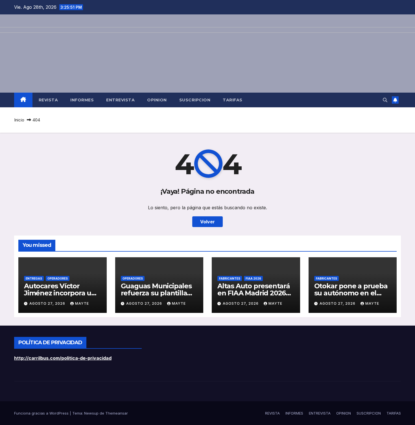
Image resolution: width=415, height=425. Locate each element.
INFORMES (82, 100)
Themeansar (116, 413)
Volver (207, 222)
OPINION (157, 100)
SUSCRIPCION (195, 100)
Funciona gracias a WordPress (42, 413)
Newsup (91, 413)
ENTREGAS (34, 278)
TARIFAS (233, 100)
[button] (385, 100)
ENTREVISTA (120, 100)
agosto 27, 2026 (47, 303)
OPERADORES (57, 278)
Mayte (82, 303)
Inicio (19, 120)
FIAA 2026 (253, 278)
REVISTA (48, 100)
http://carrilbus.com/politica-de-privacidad (63, 358)
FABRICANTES (229, 278)
